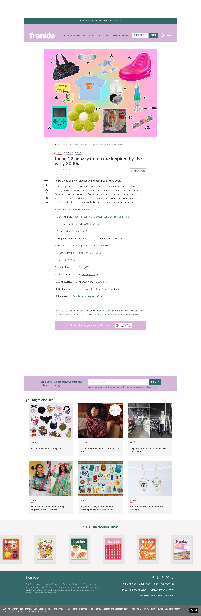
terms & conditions (104, 333)
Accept (194, 610)
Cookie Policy (21, 612)
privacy (93, 332)
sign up (100, 324)
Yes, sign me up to (101, 315)
